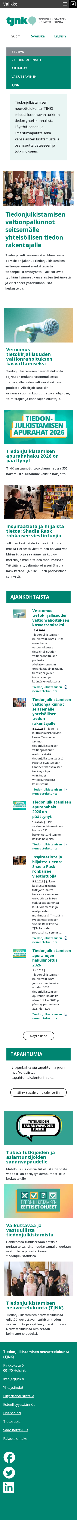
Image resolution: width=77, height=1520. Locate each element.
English (60, 36)
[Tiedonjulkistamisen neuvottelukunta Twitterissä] (9, 1472)
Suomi (16, 36)
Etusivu (18, 52)
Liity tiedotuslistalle (18, 1396)
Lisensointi (12, 1413)
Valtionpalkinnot (27, 60)
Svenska (38, 36)
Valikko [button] (10, 4)
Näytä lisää (38, 1036)
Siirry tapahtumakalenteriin (38, 1092)
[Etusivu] (38, 19)
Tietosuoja (12, 1421)
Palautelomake (15, 1438)
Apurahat (19, 68)
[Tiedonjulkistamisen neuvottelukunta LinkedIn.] (9, 1487)
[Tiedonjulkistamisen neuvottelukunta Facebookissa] (9, 1457)
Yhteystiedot (13, 1387)
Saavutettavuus (15, 1430)
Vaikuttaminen (24, 76)
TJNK (15, 85)
